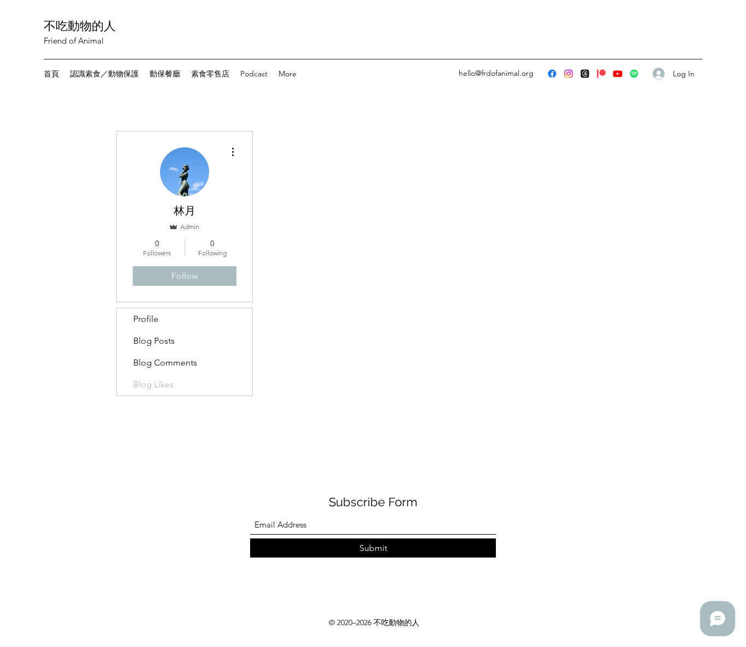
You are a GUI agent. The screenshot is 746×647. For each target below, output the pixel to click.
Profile (145, 319)
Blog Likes (153, 384)
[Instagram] (568, 73)
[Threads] (584, 73)
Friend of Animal (74, 40)
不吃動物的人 (80, 26)
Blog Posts (154, 341)
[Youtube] (617, 73)
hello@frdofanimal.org (496, 73)
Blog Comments (165, 362)
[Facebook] (552, 73)
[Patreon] (601, 73)
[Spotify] (634, 73)
